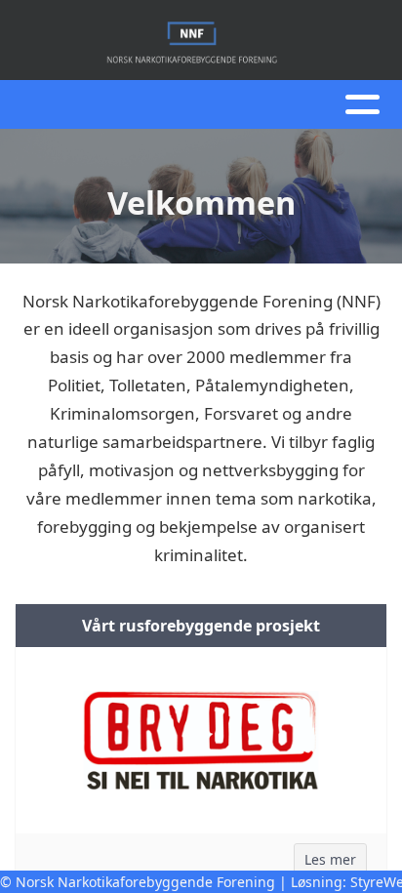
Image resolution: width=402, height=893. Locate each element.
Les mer (330, 859)
